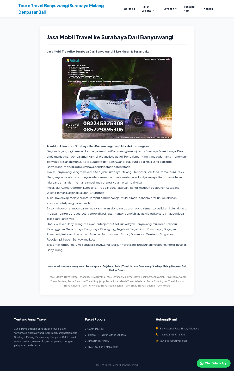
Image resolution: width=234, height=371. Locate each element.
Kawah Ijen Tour (95, 328)
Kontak (208, 8)
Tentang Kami (189, 8)
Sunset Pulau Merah (98, 340)
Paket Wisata (146, 8)
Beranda (129, 8)
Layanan (168, 8)
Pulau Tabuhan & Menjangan (102, 346)
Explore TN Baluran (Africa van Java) (107, 334)
